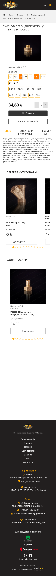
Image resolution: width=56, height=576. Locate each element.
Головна (4, 15)
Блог (28, 458)
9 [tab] (38, 339)
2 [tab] (16, 339)
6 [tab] (29, 339)
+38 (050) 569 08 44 (29, 509)
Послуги (28, 443)
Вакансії (28, 454)
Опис (8, 131)
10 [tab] (42, 339)
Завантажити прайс (28, 121)
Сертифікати (28, 450)
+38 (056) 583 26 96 (30, 481)
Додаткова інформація (25, 132)
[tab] (7, 132)
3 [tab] (20, 339)
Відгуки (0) (46, 132)
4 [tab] (23, 339)
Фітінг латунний (22, 15)
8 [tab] (35, 339)
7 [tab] (32, 339)
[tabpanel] (27, 300)
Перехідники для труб (38, 15)
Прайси (28, 446)
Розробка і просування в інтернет (21, 569)
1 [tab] (13, 339)
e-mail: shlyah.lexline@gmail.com (29, 513)
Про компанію (28, 439)
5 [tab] (26, 339)
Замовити (29, 113)
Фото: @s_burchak (28, 559)
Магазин (11, 15)
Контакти (28, 462)
